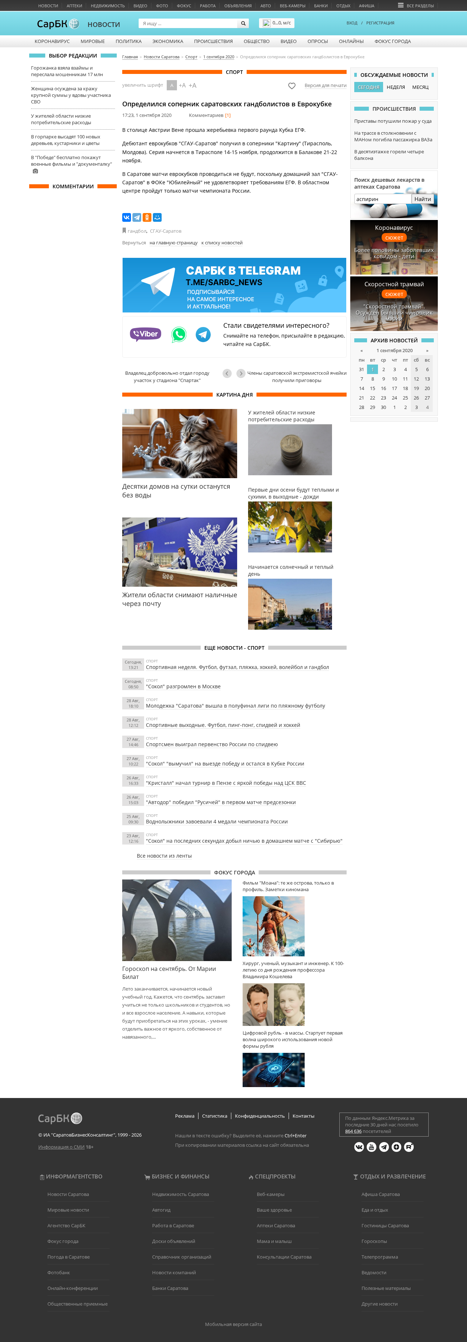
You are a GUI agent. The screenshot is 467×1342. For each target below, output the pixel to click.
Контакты (303, 1116)
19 (416, 388)
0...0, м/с (282, 22)
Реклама (184, 1116)
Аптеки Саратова (276, 1225)
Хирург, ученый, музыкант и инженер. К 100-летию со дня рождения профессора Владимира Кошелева (293, 970)
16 (383, 388)
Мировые (93, 41)
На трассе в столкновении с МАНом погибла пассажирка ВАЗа (393, 136)
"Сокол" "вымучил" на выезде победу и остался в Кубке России (225, 763)
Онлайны (351, 41)
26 (416, 397)
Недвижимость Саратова (180, 1194)
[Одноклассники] (147, 217)
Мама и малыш (274, 1241)
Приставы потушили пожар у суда (393, 121)
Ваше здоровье (274, 1210)
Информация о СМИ (61, 1147)
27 (427, 397)
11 (405, 378)
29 (372, 407)
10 (394, 378)
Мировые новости (68, 1210)
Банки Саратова (170, 1288)
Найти (422, 198)
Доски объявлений (173, 1241)
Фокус (184, 5)
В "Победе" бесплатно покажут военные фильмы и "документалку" (71, 160)
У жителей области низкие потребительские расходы (61, 119)
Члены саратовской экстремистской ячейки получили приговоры (297, 376)
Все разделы (420, 5)
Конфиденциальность (260, 1116)
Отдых (343, 5)
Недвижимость (108, 5)
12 (416, 378)
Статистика (214, 1116)
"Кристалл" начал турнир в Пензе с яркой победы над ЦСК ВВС (226, 782)
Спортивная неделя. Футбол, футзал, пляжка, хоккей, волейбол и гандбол (237, 667)
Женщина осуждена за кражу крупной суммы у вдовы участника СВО (71, 95)
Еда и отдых (375, 1210)
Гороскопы (374, 1241)
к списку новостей (222, 242)
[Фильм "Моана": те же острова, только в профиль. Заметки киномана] (295, 926)
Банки (321, 5)
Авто (265, 5)
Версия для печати (326, 85)
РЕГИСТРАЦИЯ (380, 22)
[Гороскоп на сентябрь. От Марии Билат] (177, 920)
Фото (162, 5)
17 (394, 388)
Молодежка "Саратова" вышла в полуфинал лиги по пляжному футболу (235, 705)
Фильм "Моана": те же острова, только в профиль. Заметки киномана (288, 886)
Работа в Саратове (173, 1225)
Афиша (366, 5)
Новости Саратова (68, 1194)
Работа (208, 5)
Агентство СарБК (66, 1225)
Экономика (168, 41)
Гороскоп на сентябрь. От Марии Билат (169, 973)
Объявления (238, 5)
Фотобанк (58, 1272)
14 (361, 388)
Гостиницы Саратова (385, 1225)
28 (361, 407)
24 (394, 397)
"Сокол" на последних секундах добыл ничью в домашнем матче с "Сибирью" (244, 840)
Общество (257, 41)
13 (427, 378)
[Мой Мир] (157, 217)
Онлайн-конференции (72, 1288)
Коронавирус (52, 41)
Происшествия (213, 41)
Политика (129, 41)
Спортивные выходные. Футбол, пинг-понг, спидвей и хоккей (223, 724)
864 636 (353, 1131)
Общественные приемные (77, 1303)
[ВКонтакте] (126, 217)
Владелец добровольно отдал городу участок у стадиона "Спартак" (167, 376)
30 (383, 407)
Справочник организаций (181, 1257)
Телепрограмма (380, 1257)
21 (361, 397)
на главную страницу (174, 242)
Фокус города (393, 41)
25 (405, 397)
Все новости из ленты (164, 855)
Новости (48, 5)
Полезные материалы (386, 1288)
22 (372, 397)
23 (383, 397)
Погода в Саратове (68, 1257)
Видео (140, 5)
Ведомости (374, 1272)
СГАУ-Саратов (165, 231)
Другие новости (380, 1303)
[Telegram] (136, 217)
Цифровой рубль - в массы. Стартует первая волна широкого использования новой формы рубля (293, 1039)
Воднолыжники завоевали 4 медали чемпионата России (217, 821)
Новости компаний (174, 1272)
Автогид (161, 1210)
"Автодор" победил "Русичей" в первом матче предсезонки (221, 802)
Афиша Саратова (381, 1194)
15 (372, 388)
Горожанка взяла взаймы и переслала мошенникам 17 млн (67, 71)
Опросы (318, 41)
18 (405, 388)
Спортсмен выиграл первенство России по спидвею (212, 744)
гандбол (137, 231)
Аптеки (74, 5)
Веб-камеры (292, 5)
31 (361, 369)
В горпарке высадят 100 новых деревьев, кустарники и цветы (65, 139)
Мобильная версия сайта (233, 1324)
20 (427, 388)
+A (182, 85)
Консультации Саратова (284, 1257)
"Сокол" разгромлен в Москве (183, 686)
